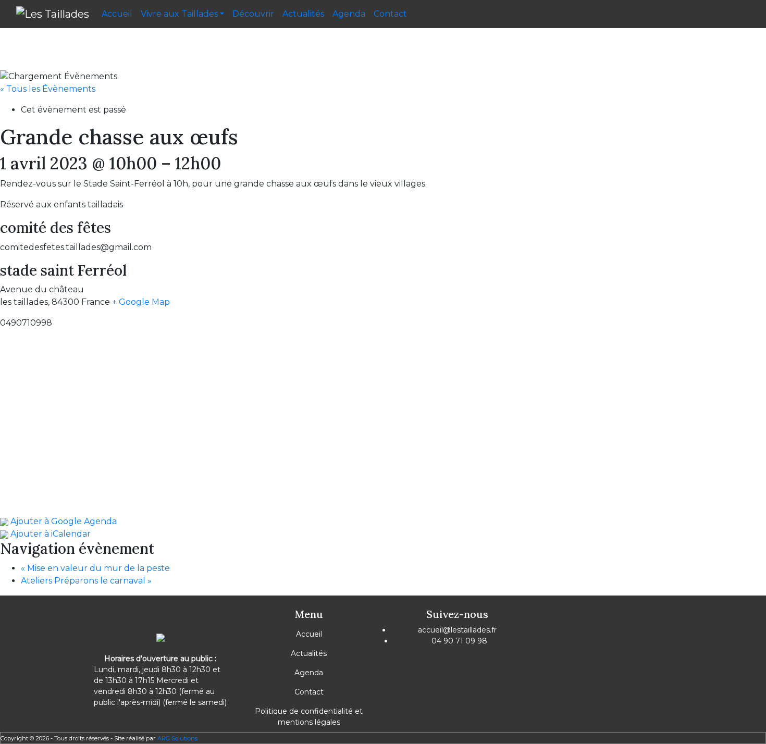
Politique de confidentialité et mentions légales (309, 716)
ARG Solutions (177, 738)
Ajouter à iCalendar (49, 534)
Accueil (117, 14)
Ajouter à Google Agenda (62, 521)
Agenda (348, 14)
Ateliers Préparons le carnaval (86, 581)
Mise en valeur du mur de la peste (95, 568)
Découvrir (253, 14)
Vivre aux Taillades (179, 14)
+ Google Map (141, 302)
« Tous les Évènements (47, 89)
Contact (390, 14)
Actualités (303, 14)
